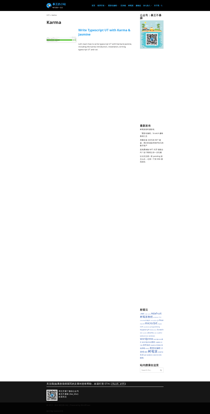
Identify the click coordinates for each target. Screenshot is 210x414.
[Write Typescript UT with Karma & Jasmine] (61, 39)
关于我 (156, 5)
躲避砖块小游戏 (151, 355)
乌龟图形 (158, 342)
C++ (160, 317)
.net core (148, 314)
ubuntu (150, 333)
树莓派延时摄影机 (147, 129)
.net (142, 313)
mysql (160, 324)
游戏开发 (160, 352)
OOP (141, 327)
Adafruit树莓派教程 (151, 315)
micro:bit (151, 323)
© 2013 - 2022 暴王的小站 (57, 405)
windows (152, 336)
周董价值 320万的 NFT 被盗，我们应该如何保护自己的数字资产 (152, 143)
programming (155, 327)
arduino (155, 317)
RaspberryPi (145, 330)
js (158, 320)
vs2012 (159, 333)
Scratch (160, 329)
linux (161, 320)
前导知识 (146, 345)
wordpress (146, 339)
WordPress (85, 405)
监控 (145, 355)
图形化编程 (155, 348)
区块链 (123, 5)
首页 (93, 5)
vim (155, 333)
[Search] (161, 5)
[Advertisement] (152, 87)
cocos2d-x (154, 320)
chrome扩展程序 (145, 320)
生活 (142, 355)
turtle (145, 333)
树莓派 (130, 5)
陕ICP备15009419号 (54, 411)
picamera (147, 327)
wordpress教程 (148, 342)
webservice (144, 336)
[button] (105, 5)
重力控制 (158, 355)
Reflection (153, 330)
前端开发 (92, 39)
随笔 (142, 358)
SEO (141, 333)
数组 (146, 352)
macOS (142, 324)
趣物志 (138, 5)
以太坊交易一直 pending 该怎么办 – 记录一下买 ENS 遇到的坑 (151, 159)
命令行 (147, 348)
